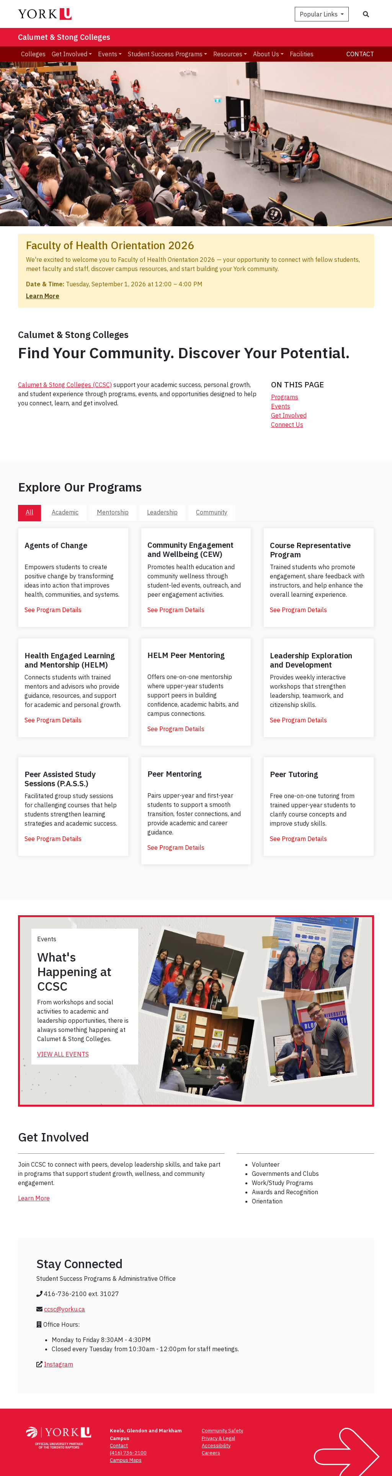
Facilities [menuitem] (302, 54)
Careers (211, 1453)
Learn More (42, 296)
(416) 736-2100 (128, 1453)
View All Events (63, 1054)
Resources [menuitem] (227, 54)
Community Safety (222, 1430)
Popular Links (319, 14)
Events (280, 406)
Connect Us (287, 424)
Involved (295, 415)
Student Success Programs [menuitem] (165, 54)
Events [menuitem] (107, 54)
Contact (360, 54)
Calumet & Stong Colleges (64, 37)
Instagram (58, 1364)
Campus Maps (126, 1460)
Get (277, 415)
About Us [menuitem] (266, 54)
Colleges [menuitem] (33, 54)
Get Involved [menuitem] (69, 54)
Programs (284, 397)
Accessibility (216, 1445)
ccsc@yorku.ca (64, 1309)
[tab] (29, 513)
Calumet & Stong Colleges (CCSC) (65, 385)
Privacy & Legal (218, 1438)
